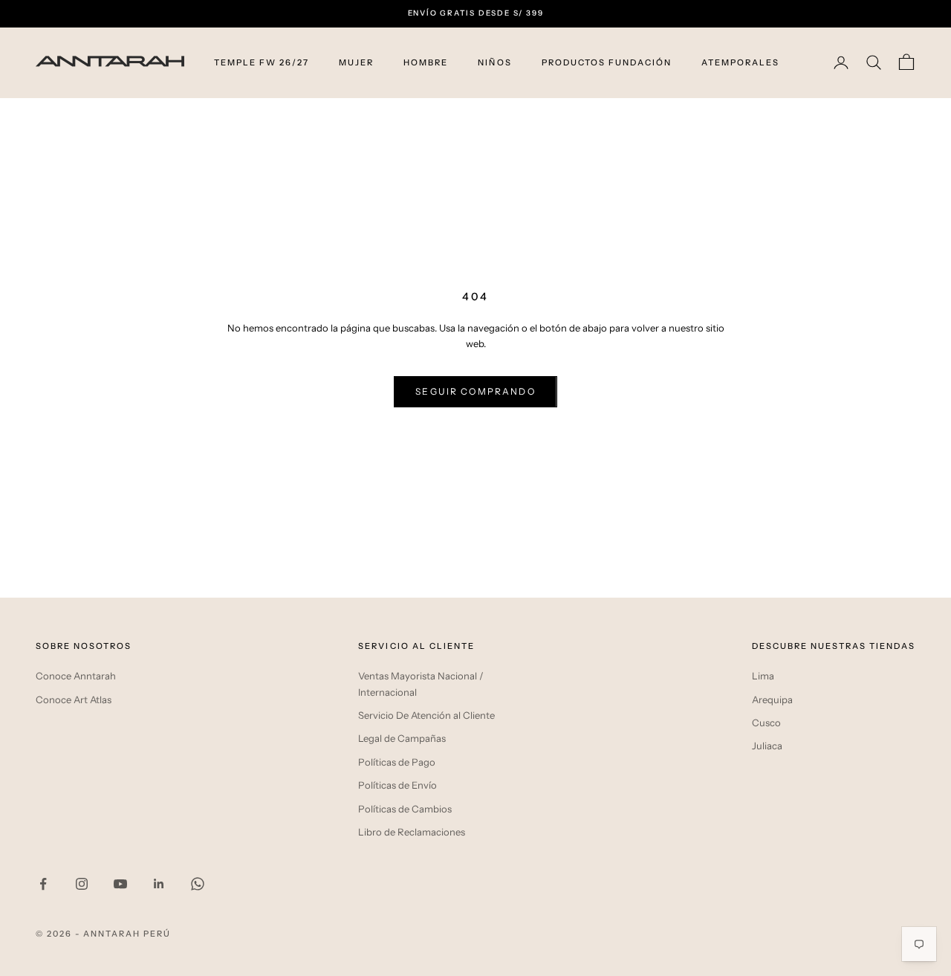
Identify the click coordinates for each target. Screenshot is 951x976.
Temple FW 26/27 (261, 62)
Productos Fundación (607, 62)
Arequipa (772, 699)
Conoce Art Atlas (73, 699)
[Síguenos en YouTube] (120, 883)
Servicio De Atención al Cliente (426, 715)
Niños (494, 62)
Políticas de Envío (397, 785)
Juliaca (767, 746)
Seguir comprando (475, 391)
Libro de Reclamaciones (411, 832)
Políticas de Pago (396, 762)
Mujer (356, 62)
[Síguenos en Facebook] (43, 883)
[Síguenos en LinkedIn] (159, 883)
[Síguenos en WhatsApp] (197, 883)
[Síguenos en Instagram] (81, 883)
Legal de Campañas (402, 738)
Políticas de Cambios (405, 809)
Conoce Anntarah (76, 676)
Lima (763, 676)
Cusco (766, 722)
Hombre (425, 62)
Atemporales (740, 62)
